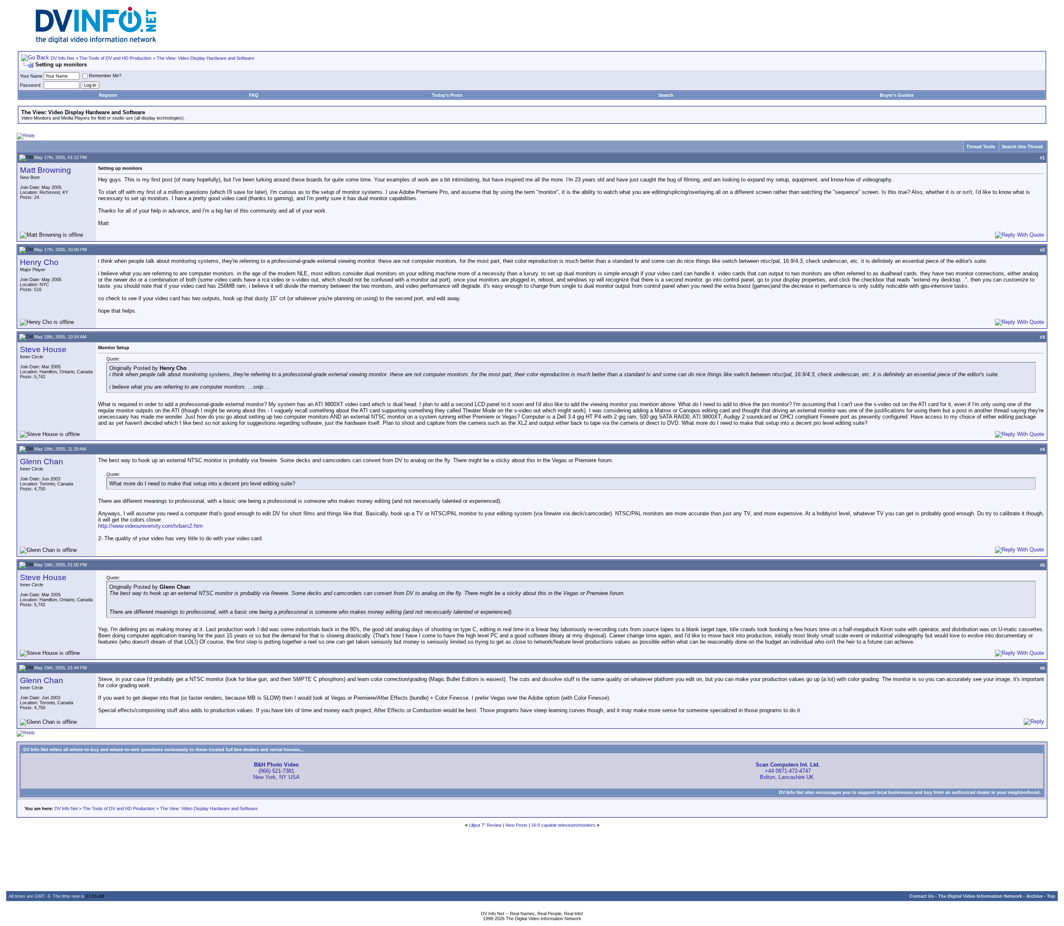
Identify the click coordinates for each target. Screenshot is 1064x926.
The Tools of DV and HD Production (115, 58)
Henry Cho (39, 262)
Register (108, 95)
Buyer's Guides (897, 95)
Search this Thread (1022, 146)
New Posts (516, 825)
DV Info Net (62, 58)
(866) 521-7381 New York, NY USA (276, 771)
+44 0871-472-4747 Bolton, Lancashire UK (788, 771)
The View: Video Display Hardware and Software (205, 58)
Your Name (31, 75)
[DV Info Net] (96, 42)
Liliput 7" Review (485, 825)
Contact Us (921, 896)
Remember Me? (105, 75)
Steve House (43, 349)
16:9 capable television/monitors (563, 825)
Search (665, 95)
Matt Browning (45, 170)
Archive (1034, 896)
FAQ (254, 95)
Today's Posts (447, 95)
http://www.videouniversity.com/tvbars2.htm (150, 526)
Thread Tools (980, 146)
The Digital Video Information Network (980, 896)
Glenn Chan (41, 461)
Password (30, 85)
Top (1051, 896)
